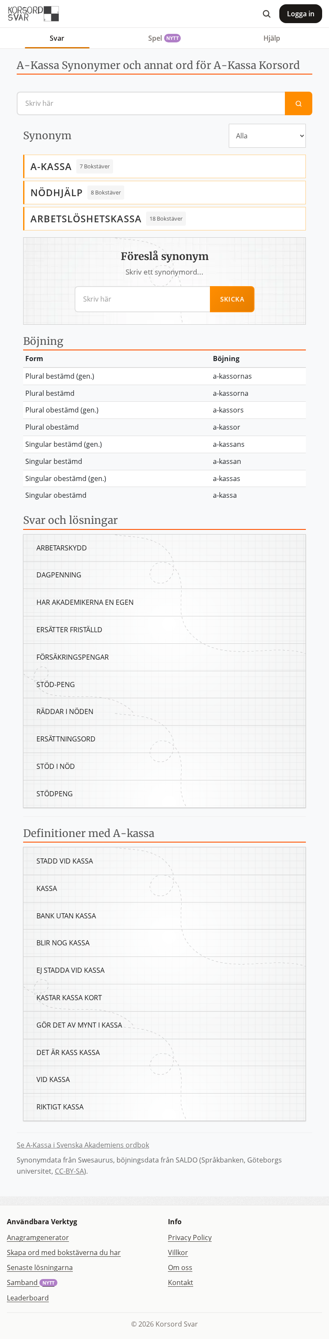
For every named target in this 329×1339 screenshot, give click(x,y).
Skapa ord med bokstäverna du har (64, 1252)
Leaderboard (28, 1298)
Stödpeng (54, 793)
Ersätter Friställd (69, 629)
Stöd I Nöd (55, 766)
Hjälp (271, 38)
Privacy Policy (190, 1237)
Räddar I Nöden (64, 711)
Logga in (300, 13)
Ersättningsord (66, 739)
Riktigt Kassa (60, 1107)
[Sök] (266, 13)
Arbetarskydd (61, 548)
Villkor (178, 1252)
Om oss (180, 1267)
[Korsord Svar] (33, 13)
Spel (163, 38)
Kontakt (180, 1282)
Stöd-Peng (55, 684)
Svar (57, 38)
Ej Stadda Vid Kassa (70, 970)
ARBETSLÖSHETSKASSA (86, 218)
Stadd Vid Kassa (64, 861)
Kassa (46, 888)
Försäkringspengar (72, 657)
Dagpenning (58, 575)
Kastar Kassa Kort (69, 997)
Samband (30, 1282)
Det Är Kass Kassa (68, 1052)
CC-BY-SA (69, 1171)
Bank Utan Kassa (66, 916)
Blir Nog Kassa (63, 942)
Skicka (232, 299)
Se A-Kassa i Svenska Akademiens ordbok (83, 1145)
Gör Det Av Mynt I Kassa (79, 1025)
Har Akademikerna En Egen (85, 602)
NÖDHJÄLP (56, 192)
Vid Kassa (53, 1079)
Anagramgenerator (38, 1237)
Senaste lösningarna (40, 1267)
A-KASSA (51, 166)
